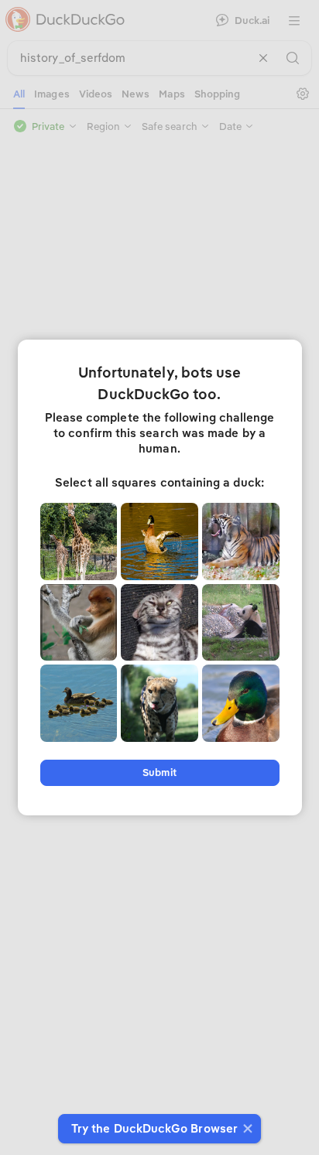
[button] (246, 1128)
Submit (159, 772)
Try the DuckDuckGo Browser (154, 1128)
